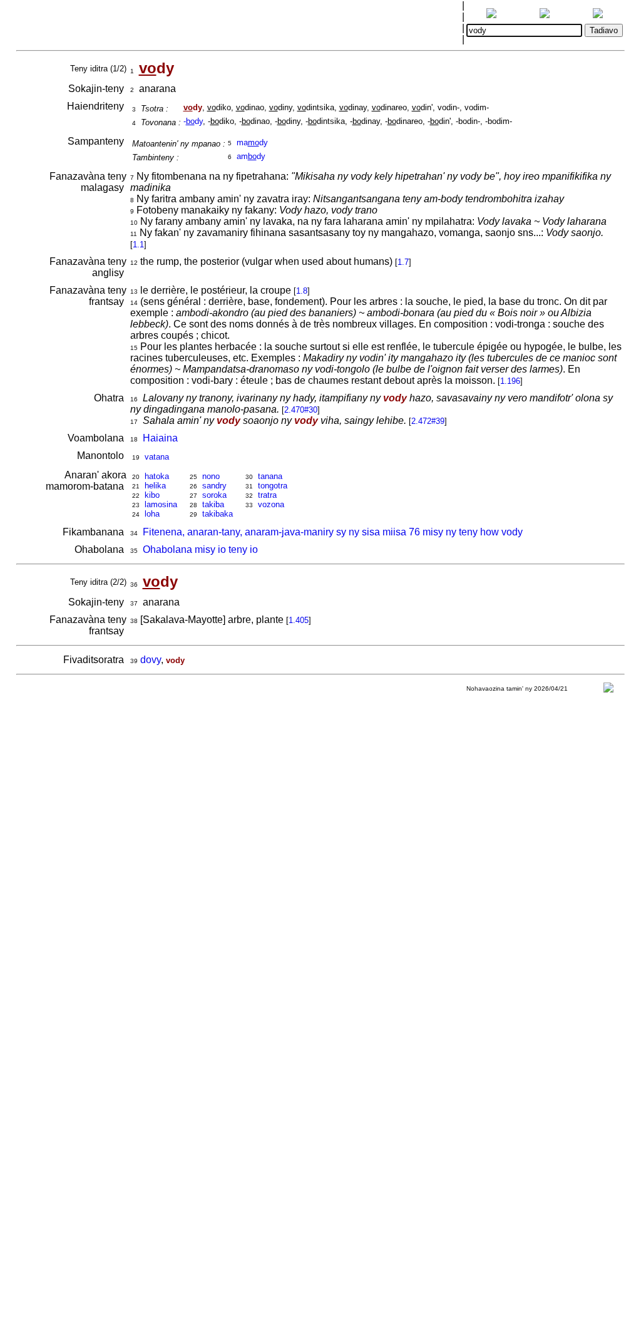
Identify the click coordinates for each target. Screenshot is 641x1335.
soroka (214, 495)
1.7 (403, 262)
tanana (270, 476)
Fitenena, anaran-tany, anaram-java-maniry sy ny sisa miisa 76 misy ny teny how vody (333, 532)
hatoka (157, 476)
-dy (193, 121)
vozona (271, 504)
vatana (157, 456)
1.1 (138, 244)
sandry (214, 485)
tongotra (272, 485)
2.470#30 (300, 410)
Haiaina (160, 438)
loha (152, 513)
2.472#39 (427, 421)
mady (252, 142)
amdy (251, 156)
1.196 (510, 381)
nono (211, 476)
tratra (267, 495)
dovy (150, 659)
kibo (152, 495)
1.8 (301, 291)
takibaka (217, 513)
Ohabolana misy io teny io (200, 549)
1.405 (299, 620)
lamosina (161, 504)
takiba (213, 504)
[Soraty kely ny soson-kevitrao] (608, 690)
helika (155, 485)
